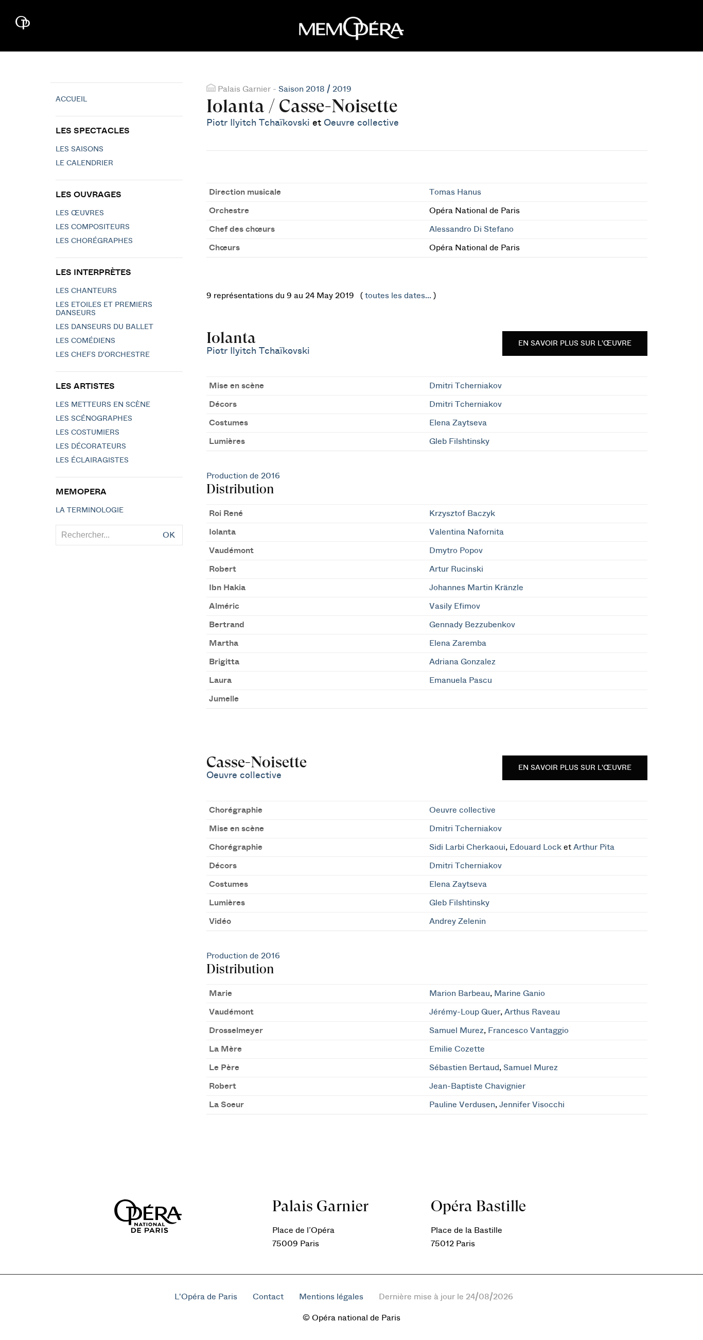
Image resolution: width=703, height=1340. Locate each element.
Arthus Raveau (532, 1012)
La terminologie (90, 510)
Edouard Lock (535, 847)
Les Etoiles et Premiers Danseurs (104, 309)
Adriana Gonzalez (462, 662)
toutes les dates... (398, 295)
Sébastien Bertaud (464, 1067)
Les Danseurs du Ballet (104, 327)
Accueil (71, 99)
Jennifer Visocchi (532, 1105)
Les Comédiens (85, 341)
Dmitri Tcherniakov (465, 386)
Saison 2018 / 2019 (314, 89)
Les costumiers (87, 432)
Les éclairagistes (92, 460)
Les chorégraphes (94, 241)
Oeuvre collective (361, 122)
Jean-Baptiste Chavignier (477, 1086)
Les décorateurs (91, 446)
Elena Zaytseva (458, 423)
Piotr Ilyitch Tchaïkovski (258, 122)
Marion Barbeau (459, 993)
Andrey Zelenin (457, 921)
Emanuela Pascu (460, 680)
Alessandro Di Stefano (471, 229)
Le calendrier (84, 163)
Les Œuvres (80, 213)
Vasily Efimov (454, 606)
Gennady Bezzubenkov (472, 625)
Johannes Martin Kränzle (476, 587)
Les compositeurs (93, 227)
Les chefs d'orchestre (103, 354)
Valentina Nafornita (466, 532)
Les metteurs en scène (103, 404)
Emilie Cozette (457, 1049)
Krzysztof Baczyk (462, 513)
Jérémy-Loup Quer (464, 1012)
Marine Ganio (519, 993)
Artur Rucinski (456, 569)
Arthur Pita (593, 847)
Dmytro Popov (456, 550)
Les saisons (79, 149)
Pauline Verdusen (462, 1105)
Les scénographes (94, 418)
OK (169, 535)
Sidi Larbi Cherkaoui (467, 847)
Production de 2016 (243, 476)
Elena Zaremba (457, 643)
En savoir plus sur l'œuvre (574, 343)
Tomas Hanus (455, 192)
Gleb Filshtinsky (459, 441)
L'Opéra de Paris (205, 1297)
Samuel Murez (456, 1030)
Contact (268, 1297)
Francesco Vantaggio (528, 1030)
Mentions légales (331, 1297)
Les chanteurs (86, 291)
